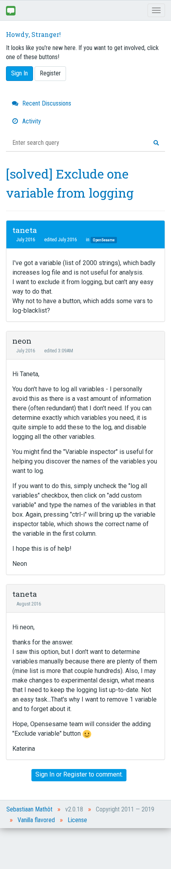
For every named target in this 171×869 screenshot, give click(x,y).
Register (50, 73)
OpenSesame (104, 240)
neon (21, 341)
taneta (24, 230)
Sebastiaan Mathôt (29, 809)
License (77, 820)
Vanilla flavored (36, 820)
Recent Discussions (46, 103)
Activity (31, 121)
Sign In (19, 73)
